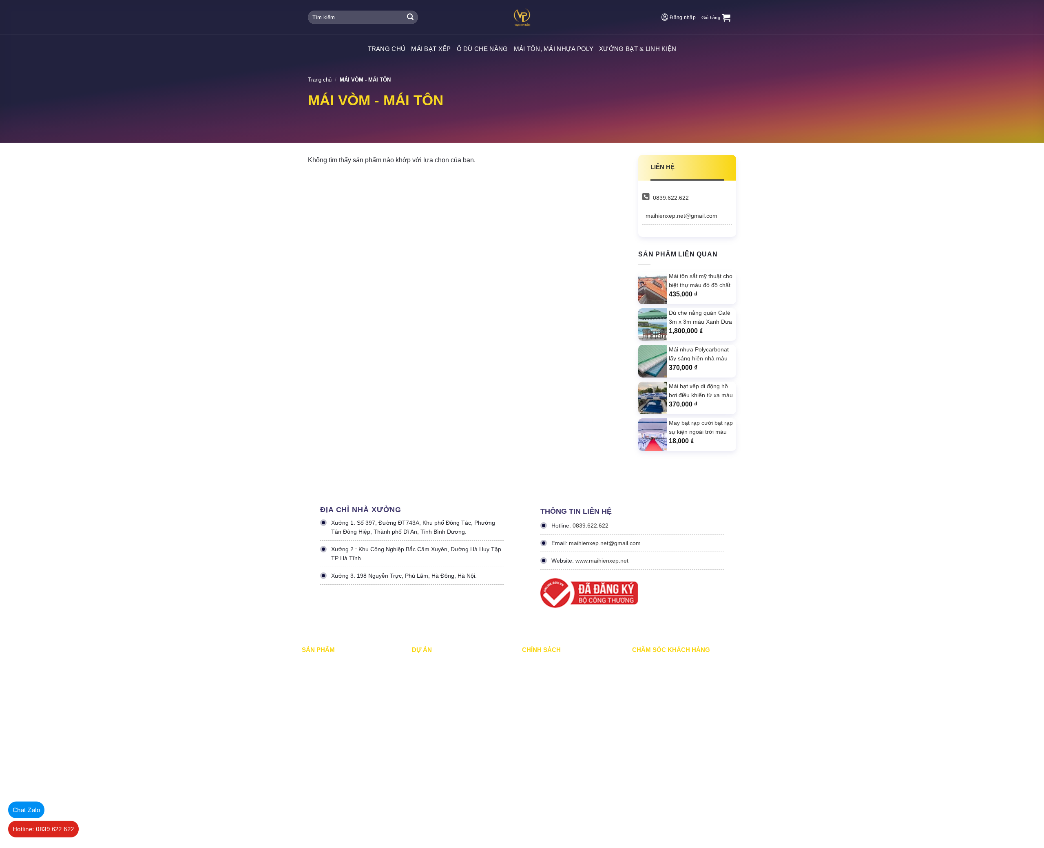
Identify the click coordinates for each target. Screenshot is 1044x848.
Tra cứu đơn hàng (653, 697)
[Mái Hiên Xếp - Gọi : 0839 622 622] (522, 17)
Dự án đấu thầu (430, 732)
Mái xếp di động (320, 663)
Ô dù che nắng (482, 48)
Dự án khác (426, 714)
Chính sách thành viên (548, 732)
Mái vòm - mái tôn (323, 714)
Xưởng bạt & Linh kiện (637, 48)
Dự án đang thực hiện (438, 680)
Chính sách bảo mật (546, 680)
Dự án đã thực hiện (435, 663)
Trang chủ (320, 80)
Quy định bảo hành (654, 663)
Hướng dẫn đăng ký (655, 714)
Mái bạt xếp (431, 48)
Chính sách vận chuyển (550, 697)
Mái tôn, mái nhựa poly (554, 48)
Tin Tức (421, 749)
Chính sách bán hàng (657, 680)
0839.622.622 (671, 197)
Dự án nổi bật (428, 697)
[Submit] (410, 17)
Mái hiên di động (321, 697)
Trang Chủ (387, 48)
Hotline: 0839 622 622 (43, 829)
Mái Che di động (321, 680)
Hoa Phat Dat (421, 803)
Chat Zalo (26, 809)
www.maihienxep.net (601, 560)
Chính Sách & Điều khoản (552, 663)
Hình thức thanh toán (547, 714)
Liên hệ (640, 732)
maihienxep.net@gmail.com (681, 215)
